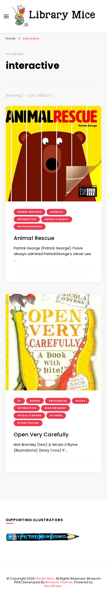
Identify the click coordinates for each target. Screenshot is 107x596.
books (35, 400)
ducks (80, 400)
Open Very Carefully (41, 434)
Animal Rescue (34, 238)
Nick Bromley (55, 408)
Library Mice (44, 578)
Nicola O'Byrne (29, 415)
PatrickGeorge (29, 226)
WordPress (52, 586)
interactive (26, 219)
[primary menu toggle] (6, 16)
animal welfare (29, 211)
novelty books (56, 219)
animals (56, 211)
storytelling (28, 422)
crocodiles (58, 400)
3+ (19, 400)
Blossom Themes (59, 582)
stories (56, 415)
